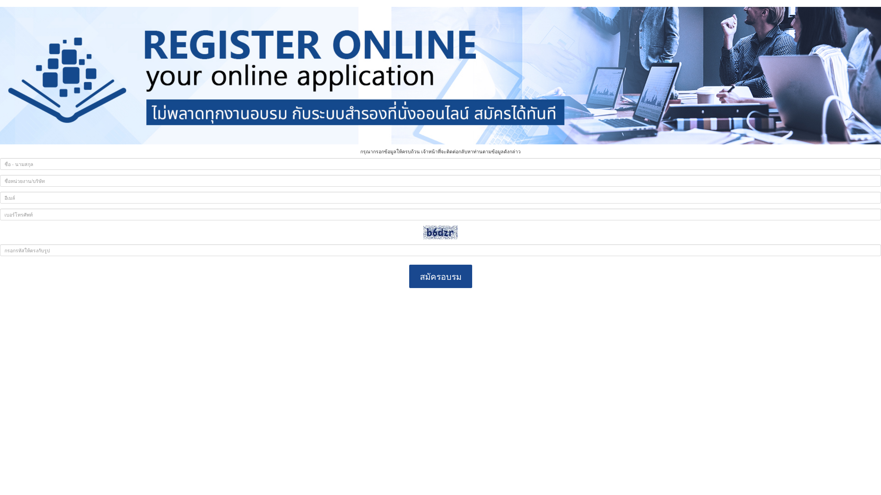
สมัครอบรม (440, 276)
